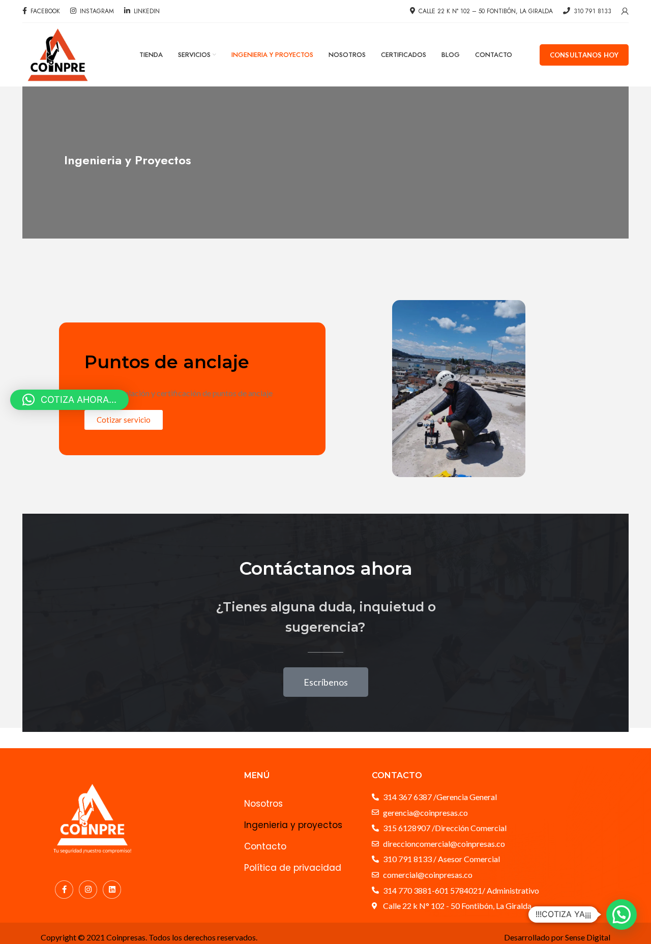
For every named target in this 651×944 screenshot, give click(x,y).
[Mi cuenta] (625, 11)
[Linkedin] (112, 889)
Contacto (265, 846)
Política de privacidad (292, 868)
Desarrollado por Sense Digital (557, 937)
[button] (621, 914)
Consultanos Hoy (584, 55)
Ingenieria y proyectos (293, 825)
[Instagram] (88, 889)
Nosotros (263, 804)
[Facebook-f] (64, 889)
